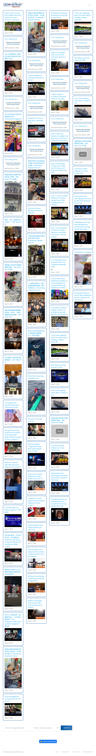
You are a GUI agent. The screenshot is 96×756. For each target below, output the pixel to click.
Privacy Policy (65, 752)
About (57, 752)
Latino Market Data (88, 752)
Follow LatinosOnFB (48, 741)
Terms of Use (76, 752)
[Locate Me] (57, 728)
